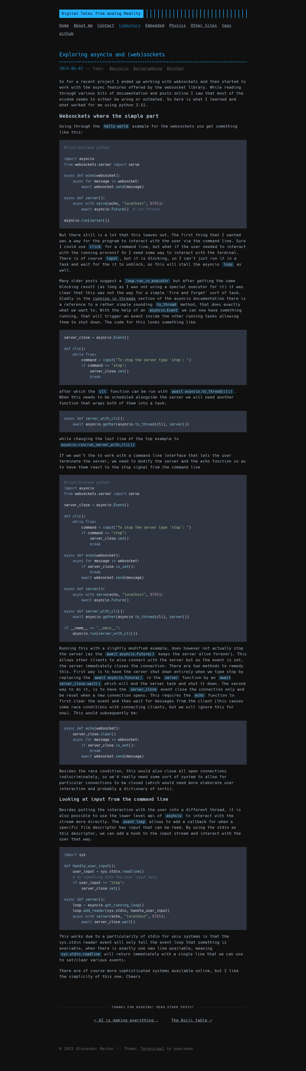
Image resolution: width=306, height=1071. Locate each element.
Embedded (154, 25)
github (66, 33)
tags (226, 25)
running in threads (114, 298)
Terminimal (152, 1048)
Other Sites (204, 25)
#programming (147, 68)
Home (64, 25)
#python (175, 68)
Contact (106, 25)
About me (83, 25)
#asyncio (119, 68)
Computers (130, 25)
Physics (177, 25)
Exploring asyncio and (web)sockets (112, 54)
